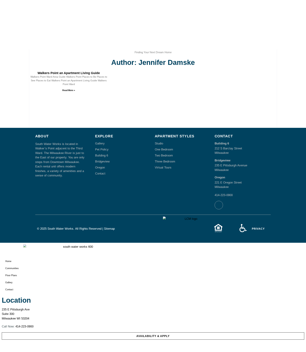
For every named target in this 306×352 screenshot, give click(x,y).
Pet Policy (102, 149)
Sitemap (109, 228)
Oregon (100, 167)
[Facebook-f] (219, 205)
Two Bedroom (164, 155)
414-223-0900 (224, 195)
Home (8, 261)
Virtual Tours (163, 167)
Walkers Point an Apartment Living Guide (69, 73)
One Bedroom (164, 149)
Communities (12, 268)
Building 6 (101, 155)
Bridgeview (102, 161)
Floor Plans (11, 275)
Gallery (100, 143)
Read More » (68, 90)
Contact (100, 173)
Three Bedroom (165, 161)
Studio (159, 143)
